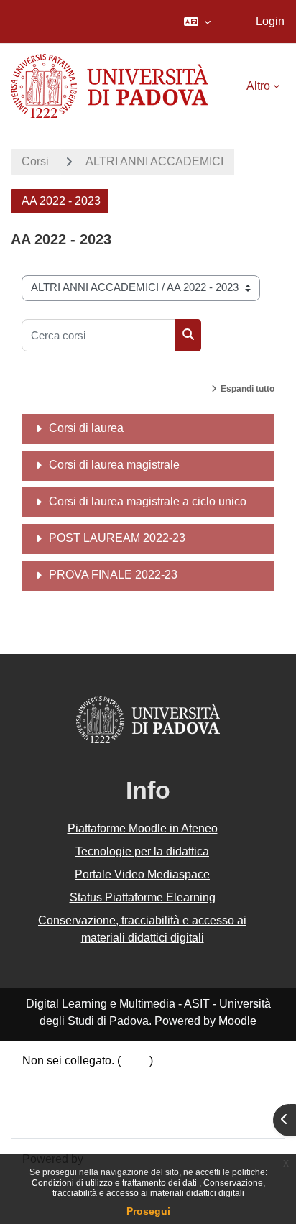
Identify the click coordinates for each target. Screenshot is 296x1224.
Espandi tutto (247, 389)
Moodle (237, 1021)
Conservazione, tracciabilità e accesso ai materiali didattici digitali (158, 1188)
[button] (197, 21)
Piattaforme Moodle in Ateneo (143, 828)
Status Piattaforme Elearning (143, 897)
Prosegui (148, 1211)
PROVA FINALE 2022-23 (113, 575)
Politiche (44, 1098)
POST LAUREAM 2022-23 (117, 538)
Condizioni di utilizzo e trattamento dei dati (115, 1183)
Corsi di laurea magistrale (114, 465)
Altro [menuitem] (258, 86)
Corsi (35, 161)
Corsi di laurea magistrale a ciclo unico (147, 501)
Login (270, 21)
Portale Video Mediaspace (142, 874)
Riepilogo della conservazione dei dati (120, 1080)
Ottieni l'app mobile (71, 1116)
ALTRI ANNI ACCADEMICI (154, 161)
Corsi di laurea (86, 428)
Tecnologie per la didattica (142, 851)
